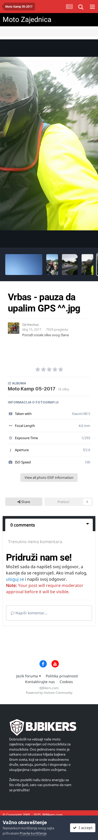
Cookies (66, 681)
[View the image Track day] (52, 264)
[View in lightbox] (49, 144)
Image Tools (77, 238)
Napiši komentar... (31, 612)
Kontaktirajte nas (40, 681)
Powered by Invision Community (49, 692)
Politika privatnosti (62, 675)
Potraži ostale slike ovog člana (45, 335)
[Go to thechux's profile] (13, 328)
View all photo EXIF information (49, 477)
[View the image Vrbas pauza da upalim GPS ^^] (87, 264)
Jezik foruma (27, 675)
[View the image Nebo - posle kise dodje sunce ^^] (23, 264)
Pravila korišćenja (33, 833)
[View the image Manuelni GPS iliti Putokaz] (70, 264)
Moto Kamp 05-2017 (31, 388)
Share (25, 501)
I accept (85, 827)
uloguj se (15, 579)
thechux (33, 324)
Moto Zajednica (27, 19)
